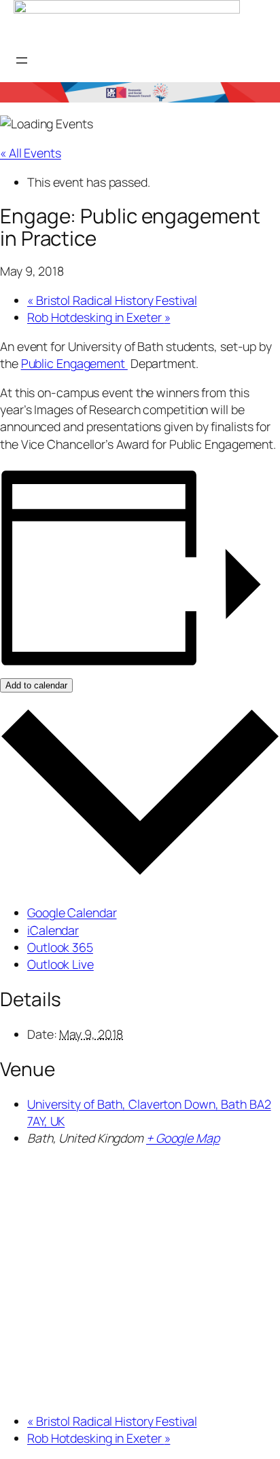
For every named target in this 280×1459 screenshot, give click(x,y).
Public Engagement (74, 363)
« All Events (30, 153)
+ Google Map (183, 1138)
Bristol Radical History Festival (112, 300)
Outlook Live (60, 964)
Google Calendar (72, 912)
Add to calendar (36, 685)
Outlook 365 (60, 947)
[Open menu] (22, 60)
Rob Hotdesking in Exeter (98, 317)
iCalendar (53, 930)
